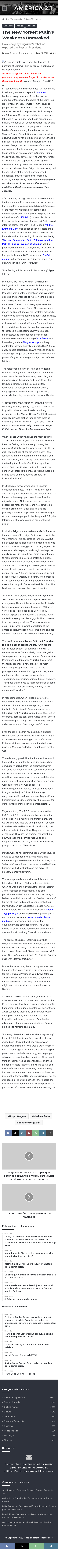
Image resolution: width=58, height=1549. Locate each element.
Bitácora (8, 1440)
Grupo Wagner (17, 1116)
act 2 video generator (12, 1522)
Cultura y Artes (11, 1407)
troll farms (43, 338)
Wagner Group (31, 342)
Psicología (9, 1435)
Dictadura (36, 19)
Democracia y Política (20, 19)
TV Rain (25, 217)
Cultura (7, 1412)
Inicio (6, 19)
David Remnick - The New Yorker (18, 53)
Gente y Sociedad (12, 1402)
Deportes (8, 1426)
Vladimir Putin (42, 1116)
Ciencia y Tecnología (14, 1421)
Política (20, 26)
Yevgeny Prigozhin (29, 1122)
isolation (41, 92)
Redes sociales (11, 1431)
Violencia (31, 26)
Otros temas (10, 1416)
